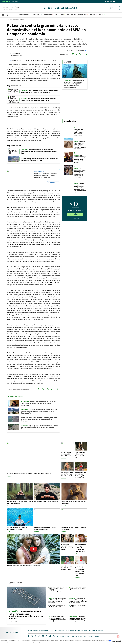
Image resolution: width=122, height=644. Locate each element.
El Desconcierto (11, 19)
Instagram (35, 636)
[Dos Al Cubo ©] (115, 642)
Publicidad (90, 636)
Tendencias (48, 15)
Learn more (52, 182)
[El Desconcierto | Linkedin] (114, 1)
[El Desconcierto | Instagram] (108, 1)
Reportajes (71, 15)
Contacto (97, 636)
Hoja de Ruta (59, 15)
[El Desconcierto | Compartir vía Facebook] (73, 54)
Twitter (32, 636)
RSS (85, 636)
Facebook (28, 636)
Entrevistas (82, 15)
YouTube (39, 636)
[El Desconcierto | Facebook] (102, 1)
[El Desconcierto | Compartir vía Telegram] (86, 54)
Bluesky (57, 636)
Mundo (101, 15)
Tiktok (50, 636)
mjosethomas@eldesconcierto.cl (8, 642)
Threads (54, 636)
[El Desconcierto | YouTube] (111, 1)
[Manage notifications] (118, 636)
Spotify (46, 636)
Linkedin (43, 636)
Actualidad (37, 15)
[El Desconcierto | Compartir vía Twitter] (76, 54)
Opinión (92, 15)
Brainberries (39, 171)
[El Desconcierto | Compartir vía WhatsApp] (80, 54)
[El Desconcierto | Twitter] (105, 1)
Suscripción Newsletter (77, 636)
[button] (114, 8)
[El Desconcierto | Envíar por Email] (83, 54)
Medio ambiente (24, 15)
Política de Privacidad (65, 636)
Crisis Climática (15, 1)
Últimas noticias (33, 630)
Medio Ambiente (20, 19)
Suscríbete (75, 214)
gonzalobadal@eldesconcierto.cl (40, 642)
